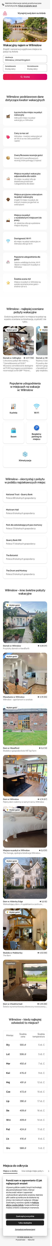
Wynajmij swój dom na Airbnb (32, 13)
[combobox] (25, 60)
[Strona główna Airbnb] (5, 13)
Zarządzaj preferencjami (25, 1229)
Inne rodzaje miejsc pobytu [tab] (33, 1171)
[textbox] (14, 69)
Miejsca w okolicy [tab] (10, 1171)
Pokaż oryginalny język (27, 6)
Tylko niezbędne (25, 1223)
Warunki (31, 1240)
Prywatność (20, 1240)
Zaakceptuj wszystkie (25, 1216)
